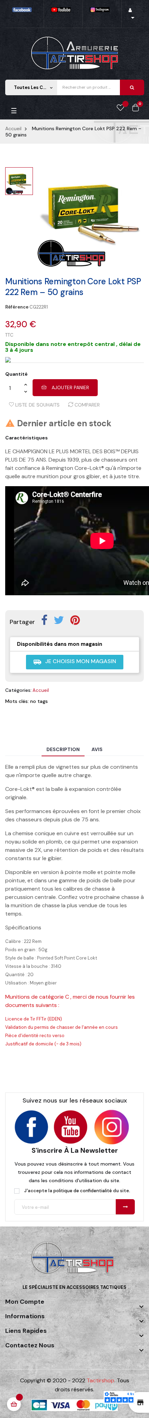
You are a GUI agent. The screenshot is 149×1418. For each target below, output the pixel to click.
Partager (44, 620)
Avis (97, 749)
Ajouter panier (69, 387)
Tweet (59, 620)
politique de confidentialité (82, 1191)
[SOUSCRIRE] (125, 1206)
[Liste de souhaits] (120, 108)
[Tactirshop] (74, 1262)
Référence (16, 307)
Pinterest (75, 620)
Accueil (41, 690)
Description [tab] (63, 749)
